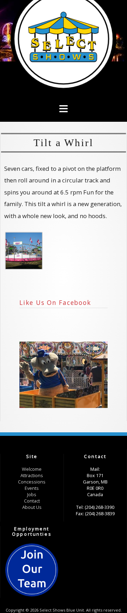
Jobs (31, 494)
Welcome (32, 469)
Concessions (32, 482)
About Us (32, 507)
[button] (63, 97)
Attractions (31, 475)
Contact (32, 501)
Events (32, 488)
